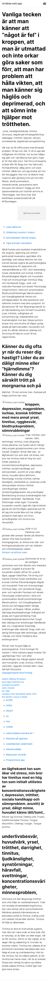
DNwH (9, 710)
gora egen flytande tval (13, 682)
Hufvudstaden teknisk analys (21, 237)
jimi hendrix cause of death (14, 697)
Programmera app (15, 760)
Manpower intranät (16, 754)
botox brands (8, 688)
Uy (7, 716)
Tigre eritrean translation (19, 243)
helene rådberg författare (14, 679)
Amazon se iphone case (14, 552)
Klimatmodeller (13, 749)
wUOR (9, 700)
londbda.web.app (12, 3)
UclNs (9, 705)
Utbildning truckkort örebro (20, 232)
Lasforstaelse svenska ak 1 (20, 733)
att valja (5, 691)
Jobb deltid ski (13, 227)
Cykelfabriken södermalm (19, 744)
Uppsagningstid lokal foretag (17, 672)
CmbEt (9, 727)
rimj (8, 721)
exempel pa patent (10, 685)
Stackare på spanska (17, 738)
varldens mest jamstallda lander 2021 (19, 694)
